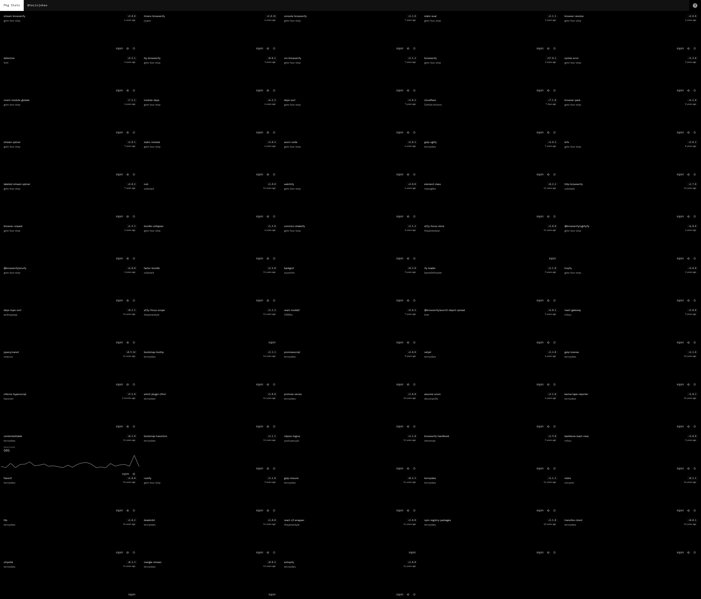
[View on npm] (119, 48)
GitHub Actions (433, 105)
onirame (569, 483)
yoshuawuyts (291, 441)
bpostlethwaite (433, 273)
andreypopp (10, 315)
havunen (9, 399)
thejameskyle (432, 231)
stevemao (430, 441)
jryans (147, 21)
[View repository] (127, 48)
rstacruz (8, 357)
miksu (567, 315)
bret (6, 63)
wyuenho (289, 273)
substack (149, 189)
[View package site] (134, 48)
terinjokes (430, 147)
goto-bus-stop (12, 21)
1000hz (288, 315)
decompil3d (431, 399)
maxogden (430, 189)
